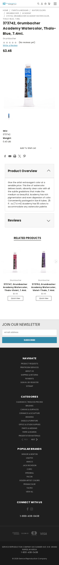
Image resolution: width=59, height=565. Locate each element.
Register (35, 382)
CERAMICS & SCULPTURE (29, 413)
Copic (29, 469)
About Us (29, 371)
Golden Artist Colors (29, 480)
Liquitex (29, 458)
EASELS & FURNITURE (29, 420)
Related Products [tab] (27, 238)
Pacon (30, 476)
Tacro (29, 488)
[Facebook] (5, 156)
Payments (29, 378)
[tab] (29, 171)
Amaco (29, 461)
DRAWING (29, 417)
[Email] (9, 156)
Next (56, 261)
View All (29, 491)
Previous (3, 261)
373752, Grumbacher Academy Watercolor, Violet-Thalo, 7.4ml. (43, 287)
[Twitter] (19, 156)
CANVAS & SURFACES (29, 409)
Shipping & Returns (29, 375)
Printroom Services (29, 367)
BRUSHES (29, 405)
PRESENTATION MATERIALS (29, 435)
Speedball (29, 473)
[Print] (14, 156)
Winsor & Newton (29, 454)
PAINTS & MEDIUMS (29, 428)
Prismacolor (29, 484)
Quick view (15, 298)
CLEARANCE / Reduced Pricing (29, 402)
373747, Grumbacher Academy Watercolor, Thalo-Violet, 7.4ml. (15, 287)
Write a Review (10, 45)
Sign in (23, 382)
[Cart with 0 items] (49, 3)
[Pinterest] (24, 156)
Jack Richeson (29, 465)
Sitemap (29, 386)
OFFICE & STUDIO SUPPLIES (29, 424)
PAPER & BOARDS (29, 432)
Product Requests (29, 363)
